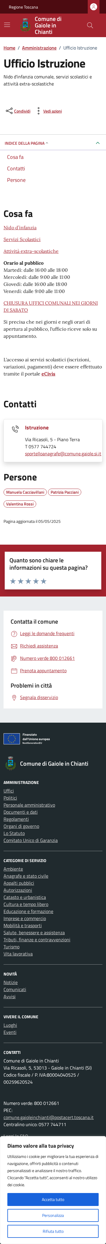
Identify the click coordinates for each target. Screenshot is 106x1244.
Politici (10, 797)
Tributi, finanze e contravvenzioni (37, 939)
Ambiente (13, 868)
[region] (53, 1190)
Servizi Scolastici (22, 239)
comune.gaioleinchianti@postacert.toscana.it (49, 1117)
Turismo (11, 946)
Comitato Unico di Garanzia (31, 840)
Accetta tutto (53, 1199)
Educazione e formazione (28, 911)
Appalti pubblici (19, 883)
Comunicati (15, 989)
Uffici (9, 790)
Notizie (11, 982)
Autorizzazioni (18, 890)
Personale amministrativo (29, 804)
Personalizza (53, 1215)
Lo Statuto (14, 833)
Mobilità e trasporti (23, 925)
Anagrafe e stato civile (26, 875)
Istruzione (37, 427)
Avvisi (10, 996)
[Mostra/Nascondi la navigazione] (7, 24)
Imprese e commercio (25, 918)
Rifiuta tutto (53, 1231)
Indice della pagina (24, 143)
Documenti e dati (21, 811)
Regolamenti (16, 819)
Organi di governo (21, 826)
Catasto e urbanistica (25, 897)
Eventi (10, 1032)
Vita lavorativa (18, 953)
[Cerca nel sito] (90, 25)
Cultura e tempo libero (26, 904)
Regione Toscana (23, 7)
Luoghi (10, 1025)
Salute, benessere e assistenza (34, 932)
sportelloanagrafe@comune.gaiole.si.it (63, 453)
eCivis (48, 374)
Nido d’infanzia (20, 227)
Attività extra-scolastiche (31, 251)
